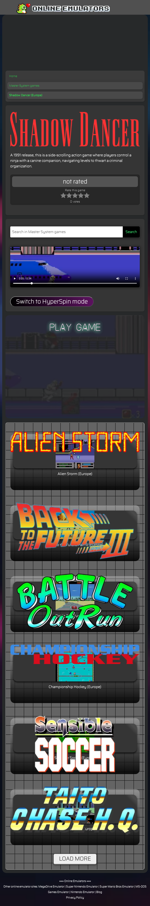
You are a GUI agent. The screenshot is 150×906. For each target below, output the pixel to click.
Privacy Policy (75, 897)
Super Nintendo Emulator (82, 886)
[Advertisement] (75, 43)
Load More (75, 859)
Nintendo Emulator (82, 892)
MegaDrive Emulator (51, 886)
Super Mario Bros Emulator (117, 886)
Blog (99, 892)
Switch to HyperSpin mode (52, 302)
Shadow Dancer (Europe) (25, 95)
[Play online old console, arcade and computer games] (57, 8)
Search (131, 232)
